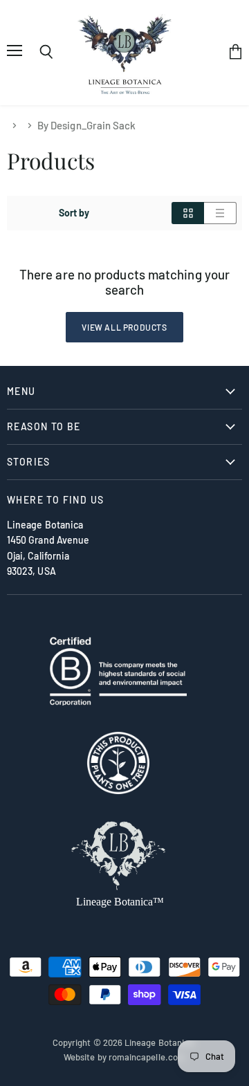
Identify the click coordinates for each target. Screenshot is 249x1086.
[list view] (220, 213)
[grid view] (188, 213)
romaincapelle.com (147, 1056)
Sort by (74, 213)
